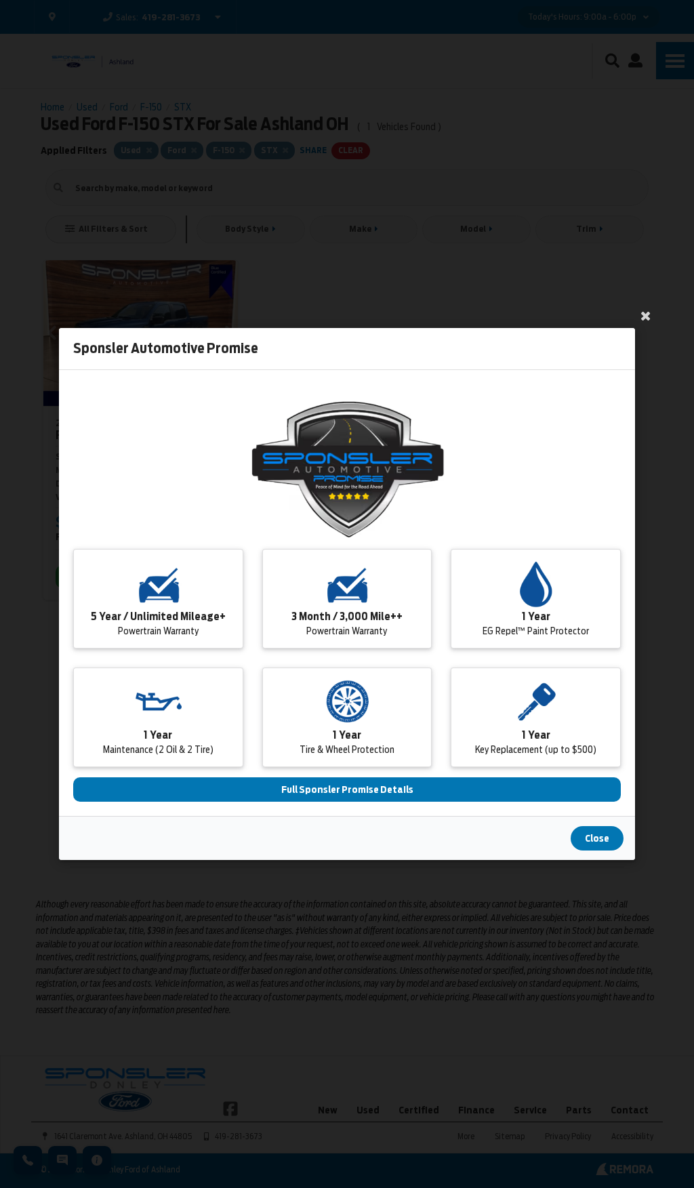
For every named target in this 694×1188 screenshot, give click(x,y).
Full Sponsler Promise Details (347, 789)
